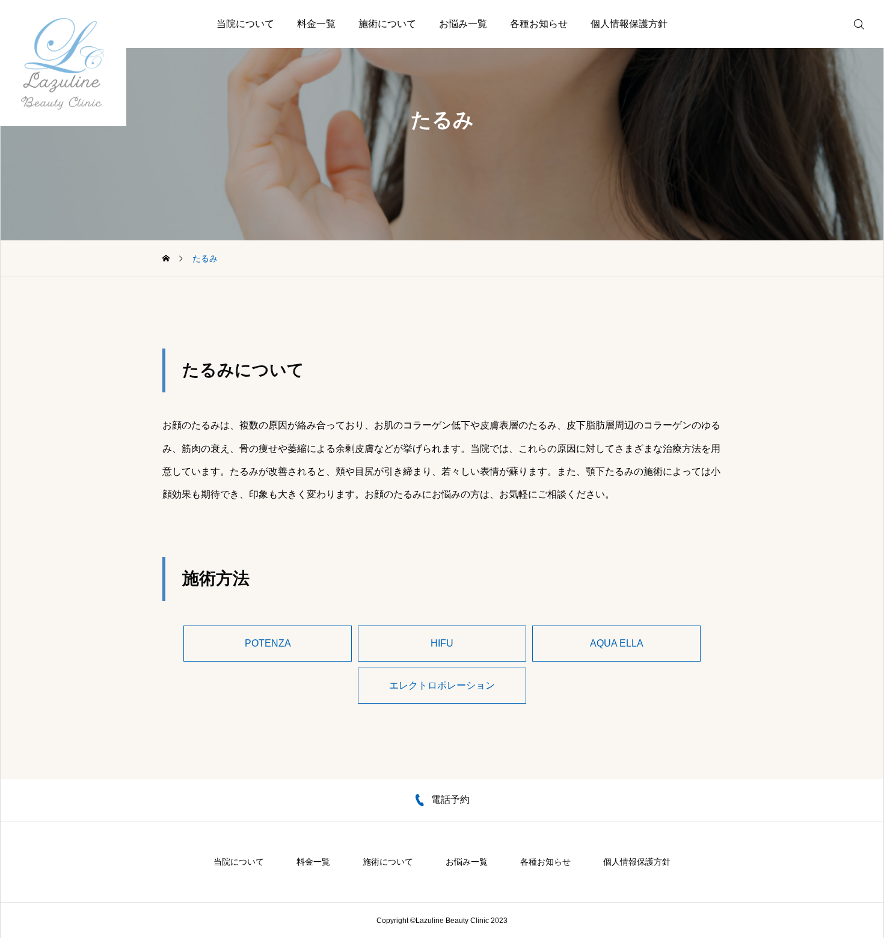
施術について (387, 24)
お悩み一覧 (463, 24)
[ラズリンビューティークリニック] (63, 63)
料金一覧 (316, 24)
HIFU (442, 643)
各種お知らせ (539, 24)
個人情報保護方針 (629, 24)
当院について (245, 24)
